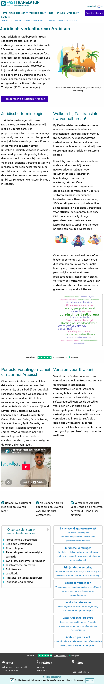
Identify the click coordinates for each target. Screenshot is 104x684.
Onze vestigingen (81, 672)
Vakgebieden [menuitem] (36, 13)
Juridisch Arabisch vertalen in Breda (63, 21)
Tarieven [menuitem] (60, 13)
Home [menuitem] (4, 13)
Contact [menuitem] (5, 17)
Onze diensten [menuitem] (17, 13)
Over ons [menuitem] (72, 13)
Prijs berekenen (94, 13)
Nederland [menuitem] (91, 6)
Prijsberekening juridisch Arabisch (24, 98)
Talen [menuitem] (51, 13)
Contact (5, 21)
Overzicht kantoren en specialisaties (29, 21)
